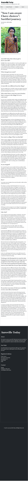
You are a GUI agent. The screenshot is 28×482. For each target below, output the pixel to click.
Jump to (16, 6)
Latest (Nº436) (9, 7)
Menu (2, 6)
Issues (6, 9)
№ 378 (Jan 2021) (11, 9)
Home (2, 9)
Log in (23, 6)
